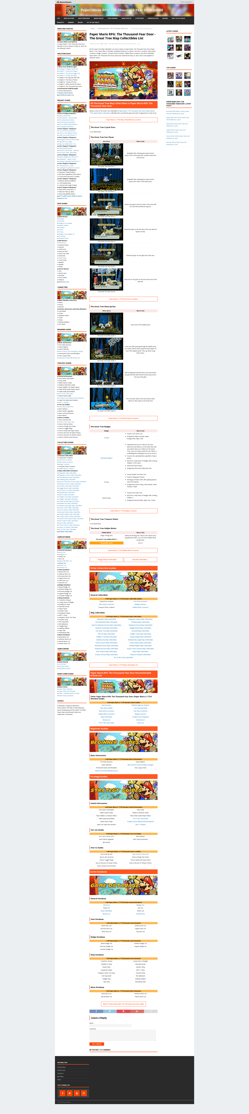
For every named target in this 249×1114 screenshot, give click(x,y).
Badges (165, 18)
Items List (140, 723)
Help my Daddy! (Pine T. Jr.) (67, 144)
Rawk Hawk (62, 258)
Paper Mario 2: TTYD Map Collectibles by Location (123, 120)
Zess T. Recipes (140, 824)
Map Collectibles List (65, 561)
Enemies (71, 22)
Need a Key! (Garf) (65, 116)
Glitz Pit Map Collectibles (106, 634)
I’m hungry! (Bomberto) (66, 126)
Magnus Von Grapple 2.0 (66, 234)
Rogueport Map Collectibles (106, 619)
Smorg (61, 232)
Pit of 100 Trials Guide (106, 723)
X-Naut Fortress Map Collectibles (106, 654)
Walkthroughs (84, 18)
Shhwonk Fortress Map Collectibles (140, 625)
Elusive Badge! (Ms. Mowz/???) (68, 157)
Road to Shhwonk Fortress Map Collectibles (106, 625)
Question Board (64, 666)
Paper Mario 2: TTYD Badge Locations (123, 511)
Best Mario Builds (106, 708)
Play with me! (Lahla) (65, 142)
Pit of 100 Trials (93, 22)
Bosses (80, 22)
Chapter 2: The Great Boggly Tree (69, 73)
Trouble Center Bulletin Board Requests (140, 821)
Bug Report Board (64, 668)
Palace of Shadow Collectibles (140, 654)
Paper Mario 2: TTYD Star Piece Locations (123, 299)
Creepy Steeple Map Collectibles (140, 637)
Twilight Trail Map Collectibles (106, 637)
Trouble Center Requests (140, 717)
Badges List (140, 905)
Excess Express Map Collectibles (140, 643)
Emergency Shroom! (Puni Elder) (69, 139)
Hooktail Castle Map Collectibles (106, 628)
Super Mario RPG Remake (67, 691)
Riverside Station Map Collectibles (106, 646)
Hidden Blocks (153, 18)
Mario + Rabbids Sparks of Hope (69, 693)
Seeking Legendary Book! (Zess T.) (70, 161)
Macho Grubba (63, 225)
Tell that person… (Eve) (66, 166)
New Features (69, 18)
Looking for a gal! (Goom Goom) (69, 168)
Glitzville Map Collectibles (140, 631)
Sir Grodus (62, 236)
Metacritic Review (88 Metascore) (106, 771)
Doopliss (61, 227)
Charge (106, 438)
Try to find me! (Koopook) (67, 131)
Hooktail (61, 221)
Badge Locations (140, 604)
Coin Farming (112, 18)
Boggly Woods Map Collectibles (140, 628)
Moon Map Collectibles (140, 651)
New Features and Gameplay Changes (140, 765)
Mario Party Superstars (66, 696)
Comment (92, 1029)
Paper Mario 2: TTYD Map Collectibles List (123, 665)
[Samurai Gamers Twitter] (70, 1093)
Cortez (61, 230)
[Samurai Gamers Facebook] (62, 1093)
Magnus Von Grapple (65, 223)
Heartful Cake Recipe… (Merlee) (69, 150)
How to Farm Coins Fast (140, 854)
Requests (60, 22)
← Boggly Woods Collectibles (106, 559)
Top (58, 18)
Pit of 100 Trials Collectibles (123, 657)
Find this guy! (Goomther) (67, 122)
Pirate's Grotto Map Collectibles (106, 643)
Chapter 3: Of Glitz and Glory (68, 75)
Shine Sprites (126, 18)
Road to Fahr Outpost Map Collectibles (140, 649)
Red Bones (62, 243)
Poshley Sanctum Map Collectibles (106, 649)
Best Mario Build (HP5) (106, 836)
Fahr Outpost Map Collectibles (106, 651)
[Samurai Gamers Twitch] (84, 1093)
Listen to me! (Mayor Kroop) (68, 133)
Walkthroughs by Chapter (140, 705)
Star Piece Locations (140, 601)
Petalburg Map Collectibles (140, 622)
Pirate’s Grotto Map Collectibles (69, 508)
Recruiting (60, 1076)
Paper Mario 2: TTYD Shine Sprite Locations (123, 418)
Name (91, 1023)
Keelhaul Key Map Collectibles (106, 640)
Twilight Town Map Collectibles (140, 634)
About (59, 1079)
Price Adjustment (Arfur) (66, 120)
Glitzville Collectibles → (140, 559)
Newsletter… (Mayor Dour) (67, 159)
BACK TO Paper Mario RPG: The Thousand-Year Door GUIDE (123, 1004)
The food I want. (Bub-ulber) (68, 152)
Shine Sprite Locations (106, 604)
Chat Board (62, 664)
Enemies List (140, 720)
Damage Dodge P (106, 458)
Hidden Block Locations (140, 607)
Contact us (60, 1073)
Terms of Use (61, 1070)
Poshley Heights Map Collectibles (140, 646)
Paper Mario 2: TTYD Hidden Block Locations (123, 550)
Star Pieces (139, 18)
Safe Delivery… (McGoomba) (68, 118)
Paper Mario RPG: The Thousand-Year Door (123, 44)
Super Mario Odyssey (65, 689)
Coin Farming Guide (140, 708)
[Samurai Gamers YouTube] (77, 1093)
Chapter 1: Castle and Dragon (68, 71)
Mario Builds (98, 18)
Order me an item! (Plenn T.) (68, 135)
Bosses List (106, 720)
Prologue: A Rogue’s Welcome (68, 69)
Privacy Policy (61, 1067)
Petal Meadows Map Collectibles (106, 622)
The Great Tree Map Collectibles (106, 631)
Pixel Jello (105, 44)
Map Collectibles (178, 18)
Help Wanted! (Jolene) (65, 148)
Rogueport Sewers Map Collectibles (140, 619)
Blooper (61, 219)
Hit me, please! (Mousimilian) (68, 124)
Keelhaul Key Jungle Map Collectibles (140, 640)
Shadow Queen (64, 238)
